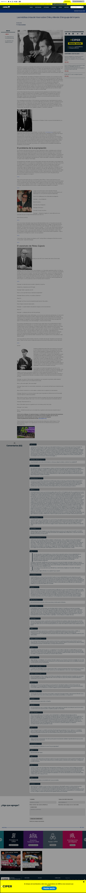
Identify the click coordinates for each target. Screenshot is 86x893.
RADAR (31, 7)
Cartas (60, 7)
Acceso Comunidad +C (78, 1)
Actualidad (46, 7)
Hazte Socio (67, 1)
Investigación (38, 7)
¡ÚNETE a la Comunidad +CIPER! (59, 4)
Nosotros (66, 7)
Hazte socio (49, 888)
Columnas (53, 7)
